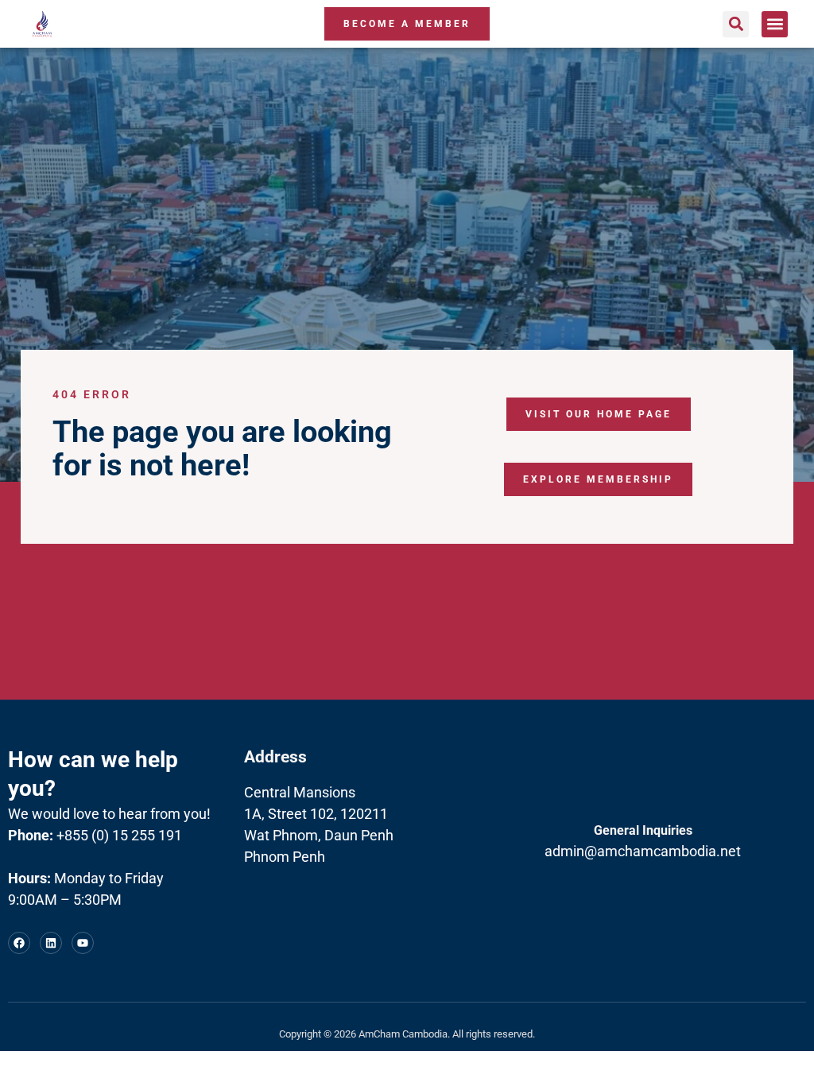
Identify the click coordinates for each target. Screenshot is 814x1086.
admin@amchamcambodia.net (643, 851)
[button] (736, 24)
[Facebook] (19, 943)
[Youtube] (83, 943)
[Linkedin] (51, 943)
